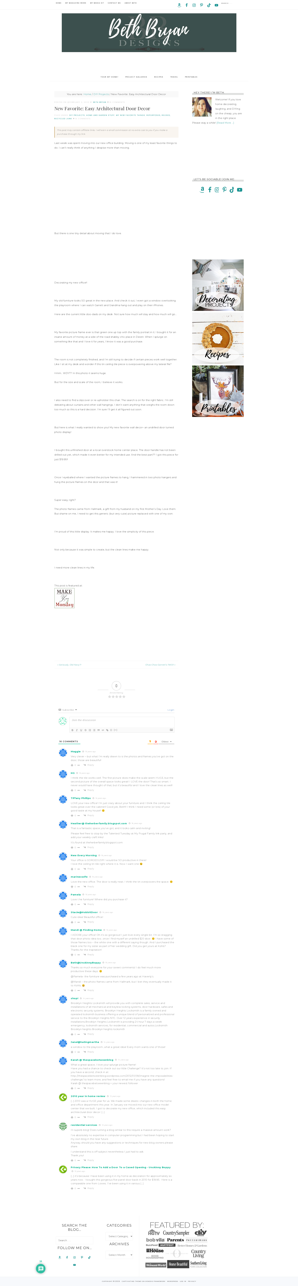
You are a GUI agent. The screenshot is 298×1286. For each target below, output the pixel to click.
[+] (115, 730)
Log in (183, 1281)
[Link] (107, 730)
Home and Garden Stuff (100, 115)
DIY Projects (77, 115)
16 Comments (117, 102)
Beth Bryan (149, 32)
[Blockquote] (98, 730)
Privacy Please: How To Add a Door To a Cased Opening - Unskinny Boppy (121, 1167)
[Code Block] (103, 730)
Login (170, 709)
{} (111, 730)
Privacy (192, 1281)
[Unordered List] (94, 730)
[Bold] (72, 730)
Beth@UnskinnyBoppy (86, 962)
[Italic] (77, 730)
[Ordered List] (90, 730)
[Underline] (81, 730)
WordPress (172, 1281)
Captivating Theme (132, 1281)
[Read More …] (225, 122)
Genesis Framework (155, 1281)
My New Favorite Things (130, 115)
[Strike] (85, 730)
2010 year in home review (88, 1096)
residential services (84, 1125)
